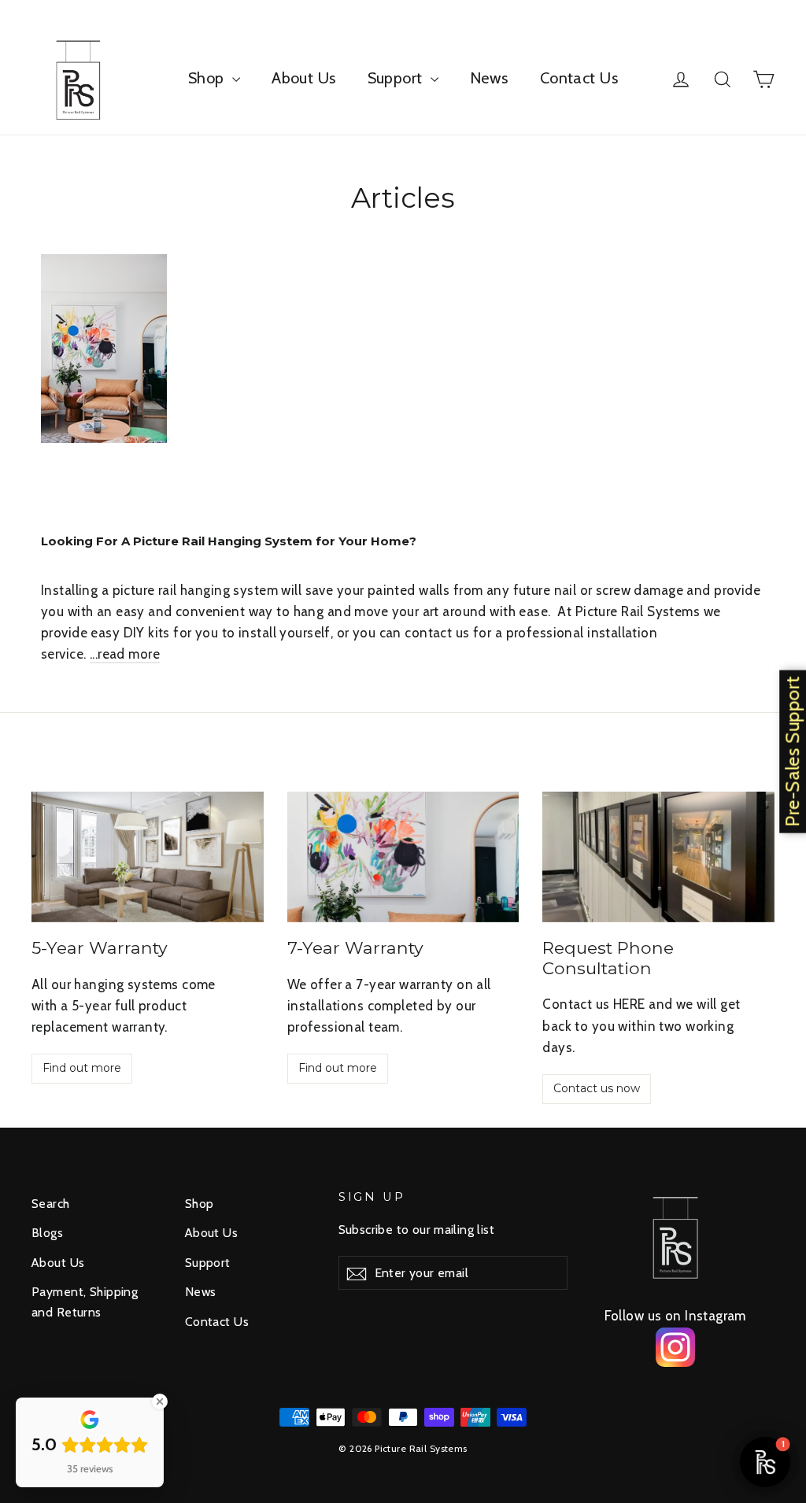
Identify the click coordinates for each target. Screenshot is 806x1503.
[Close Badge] (160, 1401)
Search (50, 1203)
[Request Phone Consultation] (658, 857)
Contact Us (579, 77)
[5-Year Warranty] (147, 857)
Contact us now (596, 1088)
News (489, 77)
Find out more (82, 1068)
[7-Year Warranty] (403, 857)
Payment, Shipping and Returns (84, 1301)
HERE (631, 1004)
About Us (303, 77)
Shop (208, 77)
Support (397, 77)
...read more (125, 654)
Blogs (47, 1232)
